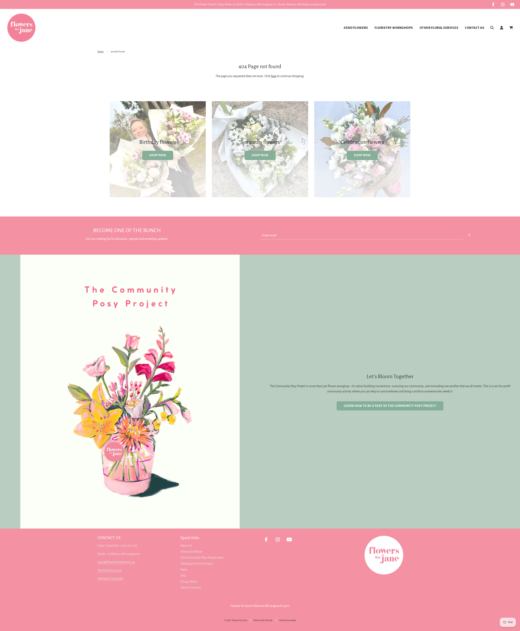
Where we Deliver (191, 551)
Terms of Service (190, 587)
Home (101, 51)
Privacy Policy (188, 581)
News (183, 569)
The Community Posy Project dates (202, 557)
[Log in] (501, 27)
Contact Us (474, 27)
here (273, 76)
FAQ (183, 575)
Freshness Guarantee (110, 578)
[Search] (492, 27)
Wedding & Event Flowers (196, 563)
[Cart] (511, 27)
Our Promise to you (110, 570)
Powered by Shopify (263, 620)
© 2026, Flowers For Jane (235, 620)
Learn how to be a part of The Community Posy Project (390, 405)
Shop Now (157, 155)
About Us (186, 545)
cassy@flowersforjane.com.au (116, 562)
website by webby (287, 620)
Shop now (260, 155)
